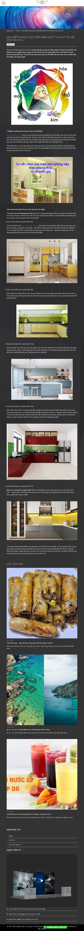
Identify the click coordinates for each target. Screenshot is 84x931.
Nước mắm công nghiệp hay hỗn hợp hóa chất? (24, 914)
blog (10, 836)
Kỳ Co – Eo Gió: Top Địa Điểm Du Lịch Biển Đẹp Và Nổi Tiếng (28, 730)
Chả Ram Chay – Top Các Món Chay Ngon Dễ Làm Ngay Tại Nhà (30, 643)
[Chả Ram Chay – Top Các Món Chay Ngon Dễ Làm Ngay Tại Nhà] (42, 603)
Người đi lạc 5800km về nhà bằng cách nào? (23, 919)
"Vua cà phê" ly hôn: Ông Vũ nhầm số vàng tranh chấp (27, 909)
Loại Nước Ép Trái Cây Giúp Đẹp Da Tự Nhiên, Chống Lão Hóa (29, 814)
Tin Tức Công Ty (15, 845)
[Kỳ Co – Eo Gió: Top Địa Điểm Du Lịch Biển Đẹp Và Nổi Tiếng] (42, 690)
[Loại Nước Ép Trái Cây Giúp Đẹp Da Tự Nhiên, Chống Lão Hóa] (42, 774)
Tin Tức (12, 840)
